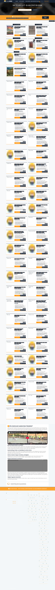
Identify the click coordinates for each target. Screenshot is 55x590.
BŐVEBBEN (24, 33)
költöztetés (44, 499)
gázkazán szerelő (44, 553)
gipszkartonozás (44, 537)
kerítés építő (40, 27)
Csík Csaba (38, 247)
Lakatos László (17, 124)
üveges (47, 499)
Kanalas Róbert (39, 28)
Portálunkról (21, 1)
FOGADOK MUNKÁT (17, 38)
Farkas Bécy (16, 344)
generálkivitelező (41, 96)
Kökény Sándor (17, 330)
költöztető (43, 177)
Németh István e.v (17, 179)
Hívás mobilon (39, 48)
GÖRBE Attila (16, 165)
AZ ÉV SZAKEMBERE (17, 24)
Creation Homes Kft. (18, 233)
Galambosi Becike (39, 55)
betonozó (16, 40)
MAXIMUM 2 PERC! (45, 17)
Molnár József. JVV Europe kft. (41, 303)
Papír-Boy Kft (39, 111)
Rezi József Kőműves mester (41, 165)
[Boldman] (9, 1)
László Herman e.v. (18, 152)
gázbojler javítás (45, 583)
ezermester (46, 556)
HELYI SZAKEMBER (39, 24)
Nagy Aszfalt (17, 259)
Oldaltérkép (20, 496)
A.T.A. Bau (38, 397)
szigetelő (37, 27)
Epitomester (38, 370)
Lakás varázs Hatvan (40, 233)
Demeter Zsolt (17, 219)
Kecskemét (30, 501)
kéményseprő (41, 510)
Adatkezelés (19, 499)
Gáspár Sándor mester (19, 288)
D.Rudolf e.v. (38, 179)
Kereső (17, 1)
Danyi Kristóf (39, 152)
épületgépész (38, 178)
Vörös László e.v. (17, 55)
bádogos (22, 409)
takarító (48, 564)
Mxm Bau (16, 317)
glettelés (46, 513)
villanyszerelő (18, 40)
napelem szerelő (45, 580)
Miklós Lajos (17, 411)
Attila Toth (16, 193)
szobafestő (44, 96)
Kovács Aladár (39, 193)
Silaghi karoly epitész (40, 288)
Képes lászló (16, 28)
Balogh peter (17, 138)
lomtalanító (21, 40)
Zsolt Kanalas (17, 370)
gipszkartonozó (16, 410)
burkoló (39, 41)
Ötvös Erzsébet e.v (18, 97)
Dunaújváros (33, 512)
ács (15, 27)
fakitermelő (44, 564)
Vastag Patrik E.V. (39, 70)
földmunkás (18, 178)
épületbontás (42, 572)
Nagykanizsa (30, 512)
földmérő (48, 521)
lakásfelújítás (18, 96)
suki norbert (16, 206)
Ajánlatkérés (27, 1)
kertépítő (20, 41)
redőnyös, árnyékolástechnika (45, 575)
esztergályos (44, 510)
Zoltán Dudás (39, 357)
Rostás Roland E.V (18, 83)
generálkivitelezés (44, 521)
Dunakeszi (34, 515)
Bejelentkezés (20, 502)
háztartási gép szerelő (42, 561)
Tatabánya (35, 504)
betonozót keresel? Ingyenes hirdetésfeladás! (25, 17)
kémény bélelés (47, 529)
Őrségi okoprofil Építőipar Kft (19, 384)
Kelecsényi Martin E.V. (18, 111)
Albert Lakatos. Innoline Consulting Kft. (41, 139)
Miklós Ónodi (39, 83)
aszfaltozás (42, 529)
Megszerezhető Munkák (35, 1)
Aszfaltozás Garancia (18, 357)
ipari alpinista (19, 410)
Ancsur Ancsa (39, 330)
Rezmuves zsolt (17, 397)
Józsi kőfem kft (39, 42)
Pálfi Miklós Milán (40, 206)
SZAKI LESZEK (46, 1)
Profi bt (16, 274)
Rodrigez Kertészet (18, 69)
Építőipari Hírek (20, 495)
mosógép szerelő (18, 273)
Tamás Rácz (38, 219)
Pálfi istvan (16, 42)
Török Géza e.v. (39, 411)
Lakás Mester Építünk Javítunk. (18, 303)
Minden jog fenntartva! (13, 588)
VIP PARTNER (17, 51)
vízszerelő (21, 272)
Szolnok (33, 504)
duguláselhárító (18, 68)
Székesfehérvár (34, 501)
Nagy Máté (38, 260)
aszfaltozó (16, 178)
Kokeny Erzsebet (39, 384)
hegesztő (17, 27)
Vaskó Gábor (17, 247)
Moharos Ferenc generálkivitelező (21, 483)
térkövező (21, 96)
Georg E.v (38, 124)
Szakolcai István (39, 317)
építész (43, 556)
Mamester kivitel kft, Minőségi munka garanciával (40, 275)
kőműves (15, 96)
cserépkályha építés (42, 526)
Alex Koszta (38, 344)
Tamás (37, 97)
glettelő (17, 41)
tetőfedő (19, 27)
